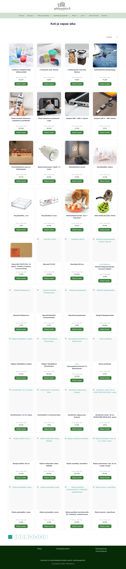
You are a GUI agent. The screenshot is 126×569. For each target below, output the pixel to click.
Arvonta (104, 15)
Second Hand (93, 15)
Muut (74, 15)
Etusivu (21, 15)
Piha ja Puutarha (43, 15)
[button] (34, 15)
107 (31, 537)
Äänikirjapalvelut (101, 549)
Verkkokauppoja (101, 551)
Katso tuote (21, 84)
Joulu (82, 15)
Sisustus (30, 15)
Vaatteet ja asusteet (61, 15)
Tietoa (39, 549)
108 (36, 537)
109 (41, 537)
